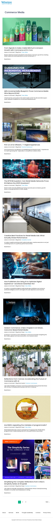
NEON (17, 512)
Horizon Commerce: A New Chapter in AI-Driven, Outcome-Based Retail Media (23, 329)
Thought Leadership (27, 512)
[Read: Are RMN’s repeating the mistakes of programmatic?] (26, 409)
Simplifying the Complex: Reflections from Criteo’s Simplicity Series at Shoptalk (24, 483)
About (4, 512)
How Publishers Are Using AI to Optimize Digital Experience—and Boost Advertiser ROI (23, 282)
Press (22, 286)
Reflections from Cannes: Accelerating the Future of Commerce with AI (25, 380)
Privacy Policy (47, 512)
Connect (38, 512)
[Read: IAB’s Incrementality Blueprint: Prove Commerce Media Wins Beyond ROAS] (26, 76)
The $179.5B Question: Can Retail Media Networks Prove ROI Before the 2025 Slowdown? (26, 182)
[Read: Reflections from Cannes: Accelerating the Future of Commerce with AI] (26, 360)
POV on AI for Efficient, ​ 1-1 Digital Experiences (22, 145)
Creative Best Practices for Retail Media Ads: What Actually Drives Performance (24, 236)
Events (23, 383)
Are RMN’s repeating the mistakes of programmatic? (25, 425)
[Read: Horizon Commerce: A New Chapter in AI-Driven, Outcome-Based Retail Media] (26, 311)
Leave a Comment (9, 52)
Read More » (7, 59)
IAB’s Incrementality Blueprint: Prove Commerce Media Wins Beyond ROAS (26, 92)
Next (48, 502)
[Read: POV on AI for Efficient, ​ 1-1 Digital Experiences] (26, 125)
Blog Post (18, 52)
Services (11, 512)
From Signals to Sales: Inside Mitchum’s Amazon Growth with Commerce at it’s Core (23, 49)
